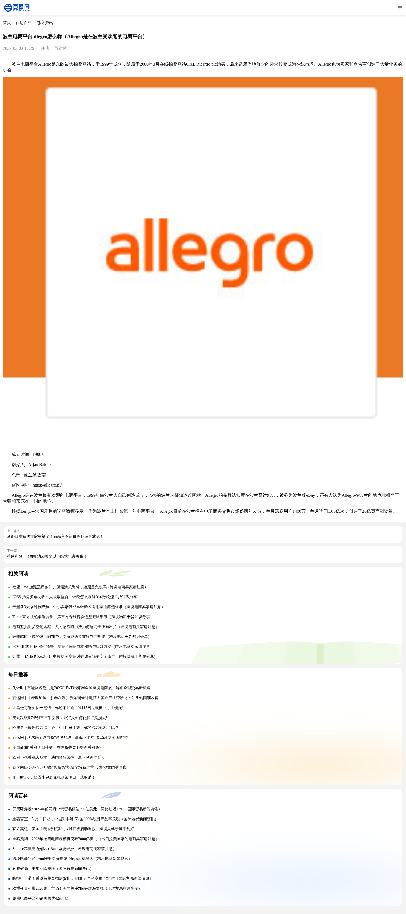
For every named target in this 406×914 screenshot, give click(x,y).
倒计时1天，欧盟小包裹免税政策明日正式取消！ (54, 777)
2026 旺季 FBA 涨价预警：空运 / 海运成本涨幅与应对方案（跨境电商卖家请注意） (83, 647)
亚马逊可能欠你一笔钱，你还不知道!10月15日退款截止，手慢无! (67, 708)
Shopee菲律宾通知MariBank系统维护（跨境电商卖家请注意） (64, 849)
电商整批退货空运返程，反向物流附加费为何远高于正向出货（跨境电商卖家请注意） (85, 627)
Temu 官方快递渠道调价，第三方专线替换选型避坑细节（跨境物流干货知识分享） (83, 617)
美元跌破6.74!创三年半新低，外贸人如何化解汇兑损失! (59, 718)
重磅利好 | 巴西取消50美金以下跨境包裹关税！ (47, 556)
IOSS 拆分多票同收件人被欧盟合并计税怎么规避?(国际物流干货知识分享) (75, 597)
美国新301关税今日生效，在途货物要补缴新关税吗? (56, 747)
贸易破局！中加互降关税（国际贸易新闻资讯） (53, 869)
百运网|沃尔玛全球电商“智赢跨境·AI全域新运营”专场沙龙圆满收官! (70, 767)
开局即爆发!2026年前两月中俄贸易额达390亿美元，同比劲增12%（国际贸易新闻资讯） (87, 809)
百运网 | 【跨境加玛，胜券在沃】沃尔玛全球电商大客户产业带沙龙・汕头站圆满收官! (86, 698)
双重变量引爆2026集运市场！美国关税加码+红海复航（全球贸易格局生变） (77, 888)
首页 (7, 22)
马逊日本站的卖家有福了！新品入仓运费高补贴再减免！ (55, 536)
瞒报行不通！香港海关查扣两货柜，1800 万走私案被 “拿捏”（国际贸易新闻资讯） (82, 878)
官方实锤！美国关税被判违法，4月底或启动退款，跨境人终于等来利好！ (75, 829)
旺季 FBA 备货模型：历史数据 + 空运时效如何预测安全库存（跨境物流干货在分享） (85, 656)
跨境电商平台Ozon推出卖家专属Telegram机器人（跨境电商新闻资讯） (72, 859)
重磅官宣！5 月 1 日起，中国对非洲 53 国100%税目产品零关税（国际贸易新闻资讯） (85, 819)
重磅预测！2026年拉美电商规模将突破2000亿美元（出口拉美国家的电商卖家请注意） (85, 839)
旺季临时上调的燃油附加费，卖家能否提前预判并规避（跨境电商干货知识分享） (82, 637)
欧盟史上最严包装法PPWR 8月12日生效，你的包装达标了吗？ (66, 728)
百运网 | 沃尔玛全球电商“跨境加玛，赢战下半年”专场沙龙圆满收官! (70, 738)
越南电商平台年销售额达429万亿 (40, 898)
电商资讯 (44, 22)
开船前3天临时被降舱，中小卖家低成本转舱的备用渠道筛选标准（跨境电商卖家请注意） (88, 607)
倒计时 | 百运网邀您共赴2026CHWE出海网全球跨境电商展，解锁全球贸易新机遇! (82, 688)
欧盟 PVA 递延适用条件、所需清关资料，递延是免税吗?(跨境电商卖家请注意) (79, 587)
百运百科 (23, 22)
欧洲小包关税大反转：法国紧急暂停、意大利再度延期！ (60, 757)
